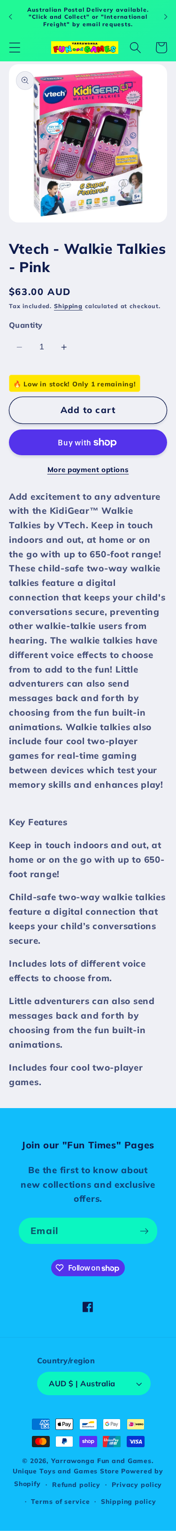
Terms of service (60, 1501)
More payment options (88, 469)
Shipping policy (128, 1501)
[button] (15, 47)
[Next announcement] (165, 17)
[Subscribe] (144, 1231)
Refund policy (76, 1484)
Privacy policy (137, 1484)
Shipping (68, 306)
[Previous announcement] (10, 17)
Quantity (26, 325)
